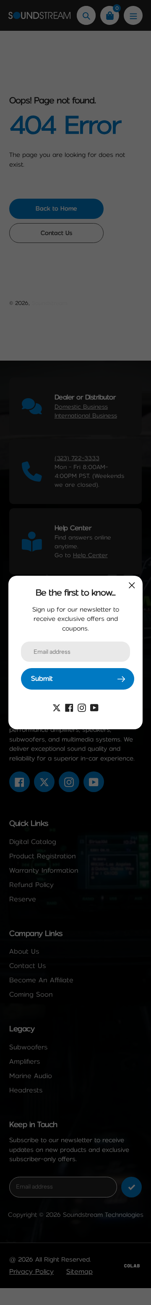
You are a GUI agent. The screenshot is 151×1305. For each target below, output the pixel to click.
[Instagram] (82, 707)
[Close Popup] (132, 585)
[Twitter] (56, 707)
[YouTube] (94, 707)
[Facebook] (69, 707)
